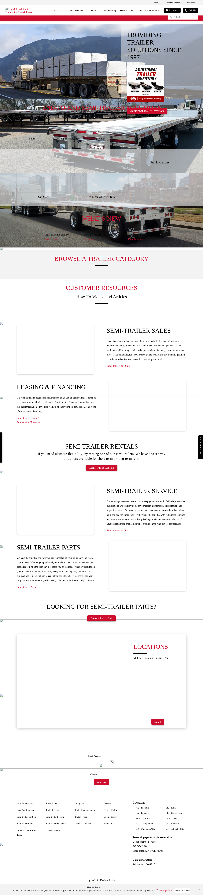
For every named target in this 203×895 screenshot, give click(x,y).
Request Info (200, 446)
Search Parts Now (101, 618)
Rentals (93, 10)
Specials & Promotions (149, 10)
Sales (56, 10)
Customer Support (173, 2)
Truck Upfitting (109, 10)
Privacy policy (164, 890)
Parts (132, 10)
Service (123, 10)
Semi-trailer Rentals (101, 467)
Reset (157, 722)
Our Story (43, 196)
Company (155, 2)
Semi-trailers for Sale (118, 365)
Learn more (51, 239)
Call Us (192, 10)
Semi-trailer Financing (29, 422)
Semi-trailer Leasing (28, 417)
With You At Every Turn (101, 196)
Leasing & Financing (74, 10)
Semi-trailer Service (117, 530)
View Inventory (136, 239)
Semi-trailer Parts (26, 587)
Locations (173, 10)
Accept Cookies (182, 890)
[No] (199, 889)
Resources (191, 2)
